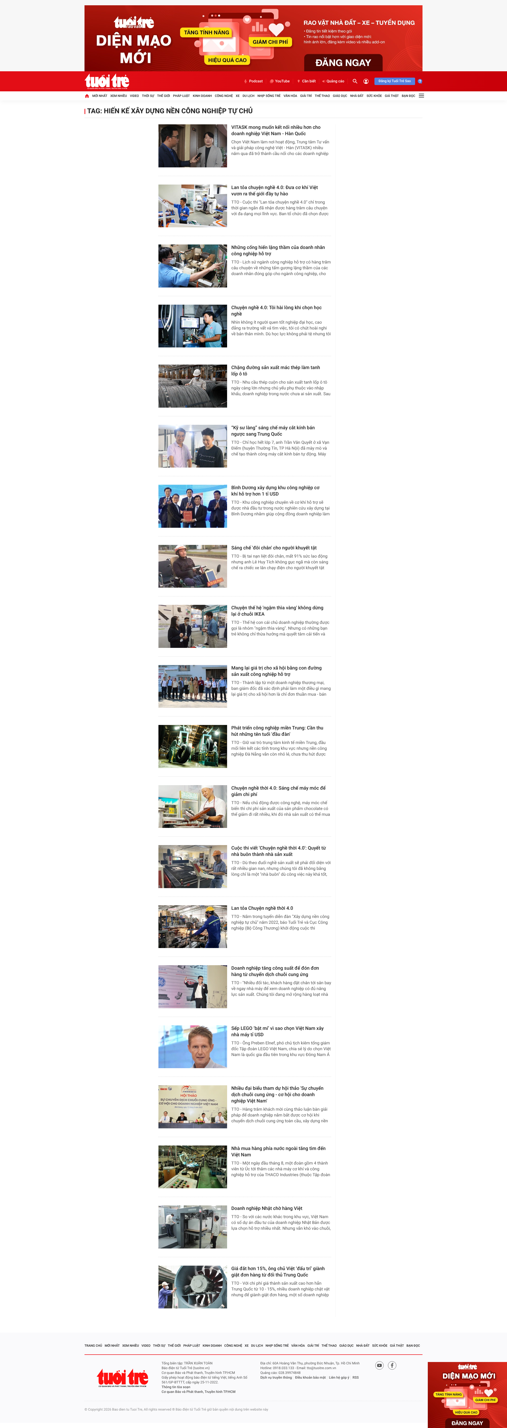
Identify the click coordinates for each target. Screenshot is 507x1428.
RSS (356, 1378)
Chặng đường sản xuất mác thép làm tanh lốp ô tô (275, 371)
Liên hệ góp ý (339, 1378)
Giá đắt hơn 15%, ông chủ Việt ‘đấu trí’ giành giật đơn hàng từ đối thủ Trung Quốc (278, 1272)
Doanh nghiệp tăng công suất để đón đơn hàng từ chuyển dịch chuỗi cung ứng (275, 971)
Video (134, 96)
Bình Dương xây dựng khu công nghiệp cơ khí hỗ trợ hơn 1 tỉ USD (275, 491)
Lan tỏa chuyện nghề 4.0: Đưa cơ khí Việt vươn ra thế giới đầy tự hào (274, 191)
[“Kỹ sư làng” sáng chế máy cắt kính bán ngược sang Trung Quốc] (192, 446)
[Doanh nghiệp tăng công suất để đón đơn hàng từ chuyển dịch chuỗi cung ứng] (192, 986)
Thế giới (163, 96)
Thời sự (148, 96)
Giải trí (306, 96)
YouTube (282, 81)
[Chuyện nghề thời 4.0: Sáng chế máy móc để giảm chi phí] (192, 806)
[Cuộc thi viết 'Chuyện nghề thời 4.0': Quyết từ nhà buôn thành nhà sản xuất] (192, 866)
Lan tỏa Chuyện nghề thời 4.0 (262, 908)
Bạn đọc (408, 96)
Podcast (256, 81)
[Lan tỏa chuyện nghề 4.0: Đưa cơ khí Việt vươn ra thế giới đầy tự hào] (192, 206)
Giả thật (392, 96)
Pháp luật (181, 96)
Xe (238, 96)
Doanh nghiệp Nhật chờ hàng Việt (266, 1208)
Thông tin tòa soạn (176, 1387)
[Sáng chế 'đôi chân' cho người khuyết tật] (192, 566)
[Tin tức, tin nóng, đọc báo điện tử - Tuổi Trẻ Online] (106, 81)
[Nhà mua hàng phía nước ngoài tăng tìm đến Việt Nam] (192, 1167)
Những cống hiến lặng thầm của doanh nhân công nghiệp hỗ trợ (278, 251)
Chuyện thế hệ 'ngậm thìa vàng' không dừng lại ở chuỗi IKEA (277, 611)
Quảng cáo (335, 81)
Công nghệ (224, 96)
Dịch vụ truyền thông (276, 1378)
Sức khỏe (374, 96)
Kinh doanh (202, 96)
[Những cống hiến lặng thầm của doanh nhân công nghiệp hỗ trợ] (192, 266)
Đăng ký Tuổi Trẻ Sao (395, 81)
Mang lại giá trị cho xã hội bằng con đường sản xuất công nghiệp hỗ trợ (276, 671)
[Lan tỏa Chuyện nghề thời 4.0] (192, 926)
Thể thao (322, 96)
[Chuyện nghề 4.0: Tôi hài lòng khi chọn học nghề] (192, 326)
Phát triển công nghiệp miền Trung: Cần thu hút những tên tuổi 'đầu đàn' (277, 731)
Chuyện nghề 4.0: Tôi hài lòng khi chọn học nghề (276, 311)
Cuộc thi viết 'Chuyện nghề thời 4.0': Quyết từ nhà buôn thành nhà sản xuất (278, 851)
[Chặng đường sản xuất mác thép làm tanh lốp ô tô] (192, 386)
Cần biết (309, 81)
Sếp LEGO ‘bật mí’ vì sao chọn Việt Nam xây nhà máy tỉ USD (277, 1032)
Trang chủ (93, 1345)
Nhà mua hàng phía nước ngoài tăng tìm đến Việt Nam (278, 1152)
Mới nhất (99, 96)
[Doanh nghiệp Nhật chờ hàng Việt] (192, 1226)
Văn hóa (290, 96)
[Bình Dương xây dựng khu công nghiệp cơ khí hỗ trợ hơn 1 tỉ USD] (192, 506)
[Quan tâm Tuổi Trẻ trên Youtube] (379, 1365)
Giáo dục (340, 96)
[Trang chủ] (86, 95)
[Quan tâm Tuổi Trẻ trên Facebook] (392, 1365)
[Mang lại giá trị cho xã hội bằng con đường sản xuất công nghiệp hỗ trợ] (192, 686)
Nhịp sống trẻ (269, 96)
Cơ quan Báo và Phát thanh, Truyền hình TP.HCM (199, 1392)
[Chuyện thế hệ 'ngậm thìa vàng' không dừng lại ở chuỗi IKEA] (192, 626)
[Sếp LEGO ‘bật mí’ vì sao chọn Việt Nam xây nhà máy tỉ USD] (192, 1046)
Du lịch (249, 96)
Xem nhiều (118, 96)
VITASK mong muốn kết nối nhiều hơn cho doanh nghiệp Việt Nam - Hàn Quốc (276, 130)
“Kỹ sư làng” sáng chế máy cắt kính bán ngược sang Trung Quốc (273, 431)
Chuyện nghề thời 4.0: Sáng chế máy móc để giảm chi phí (278, 791)
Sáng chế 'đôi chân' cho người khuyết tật (274, 548)
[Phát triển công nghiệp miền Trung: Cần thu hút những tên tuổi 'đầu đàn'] (192, 746)
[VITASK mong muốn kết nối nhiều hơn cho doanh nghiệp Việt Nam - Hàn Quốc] (192, 145)
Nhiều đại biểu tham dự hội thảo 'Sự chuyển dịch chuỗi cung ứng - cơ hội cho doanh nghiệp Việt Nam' (277, 1095)
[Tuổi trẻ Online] (123, 1378)
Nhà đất (357, 96)
